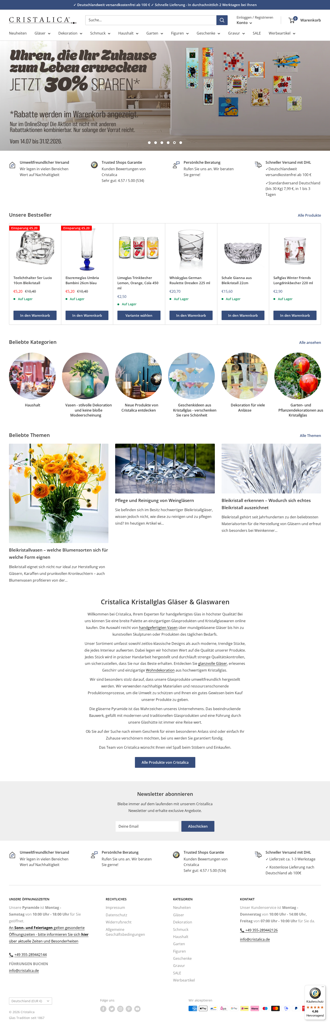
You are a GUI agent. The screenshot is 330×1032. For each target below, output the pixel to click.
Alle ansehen (310, 342)
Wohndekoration (160, 670)
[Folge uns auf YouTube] (137, 1009)
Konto (243, 22)
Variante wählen (138, 315)
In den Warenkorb (35, 315)
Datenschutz (116, 914)
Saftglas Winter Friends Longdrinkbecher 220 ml (293, 280)
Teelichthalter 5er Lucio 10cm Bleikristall (32, 280)
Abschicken (198, 826)
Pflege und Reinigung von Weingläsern (154, 500)
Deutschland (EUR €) (26, 1001)
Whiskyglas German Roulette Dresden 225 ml (189, 280)
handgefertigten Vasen (158, 627)
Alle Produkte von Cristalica (165, 762)
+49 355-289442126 (261, 930)
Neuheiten (18, 33)
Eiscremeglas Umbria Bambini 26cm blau (82, 280)
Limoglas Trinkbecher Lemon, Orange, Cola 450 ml (137, 282)
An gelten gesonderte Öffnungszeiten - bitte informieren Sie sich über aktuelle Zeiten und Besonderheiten (48, 934)
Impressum (115, 907)
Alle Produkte (310, 215)
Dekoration (67, 33)
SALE (257, 33)
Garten (152, 33)
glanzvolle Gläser (212, 663)
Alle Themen (311, 435)
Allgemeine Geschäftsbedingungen (125, 932)
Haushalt (126, 33)
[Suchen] (222, 20)
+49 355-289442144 (30, 954)
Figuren (177, 33)
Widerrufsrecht (119, 922)
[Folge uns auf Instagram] (120, 1009)
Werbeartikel (279, 33)
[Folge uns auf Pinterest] (129, 1009)
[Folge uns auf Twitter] (112, 1009)
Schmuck (98, 33)
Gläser (40, 33)
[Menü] (323, 988)
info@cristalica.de (24, 970)
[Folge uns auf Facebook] (103, 1009)
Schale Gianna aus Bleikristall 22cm (237, 280)
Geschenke (206, 33)
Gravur (234, 33)
